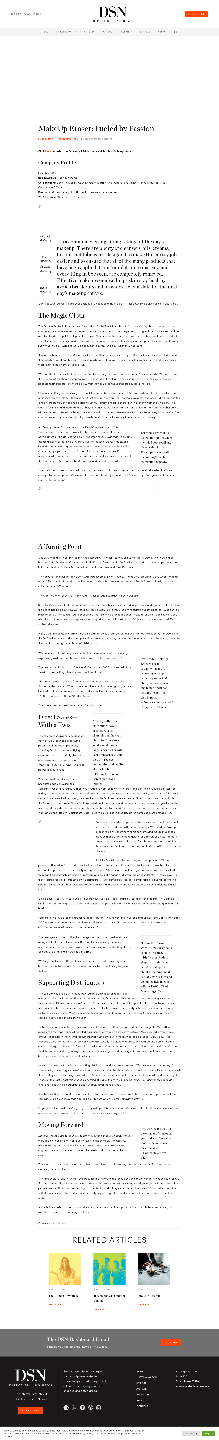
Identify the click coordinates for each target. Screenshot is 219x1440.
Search (175, 32)
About (162, 32)
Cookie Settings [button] (191, 1433)
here (48, 151)
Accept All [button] (208, 1433)
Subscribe (196, 14)
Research (125, 32)
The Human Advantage (64, 1295)
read (87, 139)
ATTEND (89, 32)
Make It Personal (149, 1295)
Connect (142, 1406)
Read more (55, 1305)
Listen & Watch (66, 32)
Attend (141, 1383)
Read (45, 32)
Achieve (107, 32)
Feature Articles (102, 139)
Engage (145, 32)
